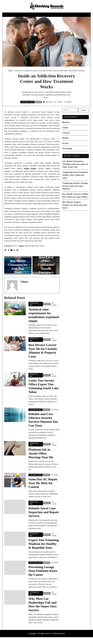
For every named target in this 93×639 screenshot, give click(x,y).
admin (69, 102)
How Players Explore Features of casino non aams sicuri (74, 205)
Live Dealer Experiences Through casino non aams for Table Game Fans (75, 164)
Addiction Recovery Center (34, 246)
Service (61, 15)
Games (27, 15)
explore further (30, 168)
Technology (74, 15)
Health (50, 15)
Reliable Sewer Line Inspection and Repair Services (43, 512)
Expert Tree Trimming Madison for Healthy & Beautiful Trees (43, 543)
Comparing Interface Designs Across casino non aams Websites (75, 186)
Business (16, 15)
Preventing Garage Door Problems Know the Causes (43, 570)
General (38, 15)
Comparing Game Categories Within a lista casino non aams (75, 175)
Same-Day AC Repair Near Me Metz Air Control (42, 483)
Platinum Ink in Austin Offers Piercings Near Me (40, 453)
